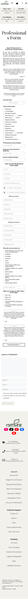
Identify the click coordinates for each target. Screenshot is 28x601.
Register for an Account (14, 480)
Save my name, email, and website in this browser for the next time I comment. (15, 395)
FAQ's (14, 523)
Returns (14, 518)
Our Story (14, 543)
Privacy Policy (7, 580)
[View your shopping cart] (17, 3)
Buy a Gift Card (14, 532)
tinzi (14, 589)
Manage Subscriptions (14, 484)
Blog (14, 561)
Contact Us (14, 514)
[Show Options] (23, 102)
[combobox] (13, 102)
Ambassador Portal (14, 498)
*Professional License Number (12, 143)
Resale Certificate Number (10, 157)
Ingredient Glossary (14, 565)
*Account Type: (7, 100)
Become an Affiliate (14, 493)
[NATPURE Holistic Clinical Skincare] (5, 3)
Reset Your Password (14, 489)
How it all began (14, 547)
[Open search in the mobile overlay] (22, 3)
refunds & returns (15, 581)
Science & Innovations (14, 552)
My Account (14, 475)
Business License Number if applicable (11, 150)
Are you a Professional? (14, 502)
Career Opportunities (14, 527)
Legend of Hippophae (14, 556)
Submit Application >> (14, 344)
